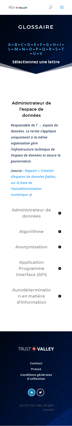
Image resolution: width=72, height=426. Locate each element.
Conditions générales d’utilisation (36, 377)
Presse (36, 369)
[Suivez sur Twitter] (40, 392)
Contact (36, 363)
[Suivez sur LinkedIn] (31, 392)
